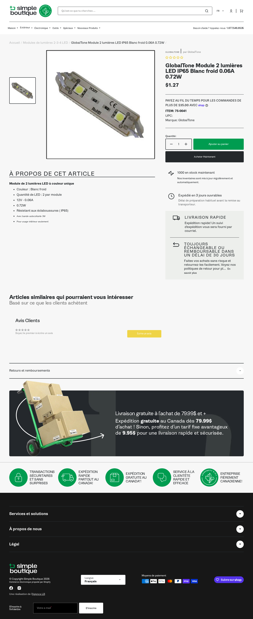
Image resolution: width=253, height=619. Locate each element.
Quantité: (170, 136)
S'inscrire (91, 608)
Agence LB (38, 594)
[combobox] (135, 11)
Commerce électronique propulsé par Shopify (29, 582)
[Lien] (126, 423)
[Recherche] (207, 11)
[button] (231, 11)
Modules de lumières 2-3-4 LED (45, 43)
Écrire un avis (144, 333)
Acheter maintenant (204, 156)
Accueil (14, 43)
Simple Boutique (33, 578)
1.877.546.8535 (235, 28)
